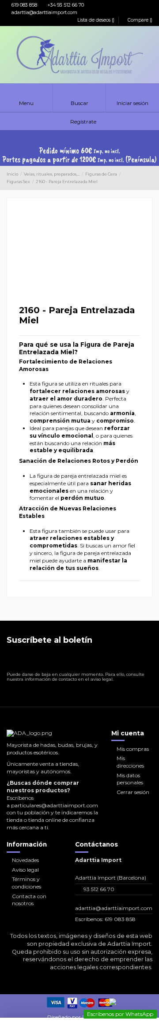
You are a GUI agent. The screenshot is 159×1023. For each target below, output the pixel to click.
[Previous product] (142, 178)
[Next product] (149, 178)
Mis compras (133, 749)
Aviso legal (25, 869)
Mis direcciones (130, 762)
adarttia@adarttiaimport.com (43, 12)
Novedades (25, 860)
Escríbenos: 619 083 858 (105, 919)
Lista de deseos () (96, 20)
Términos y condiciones (26, 883)
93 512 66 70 (98, 889)
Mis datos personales (130, 779)
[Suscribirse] (145, 660)
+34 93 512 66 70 (65, 5)
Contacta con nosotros (29, 900)
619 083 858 (23, 5)
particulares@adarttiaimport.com (54, 805)
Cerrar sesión (133, 792)
